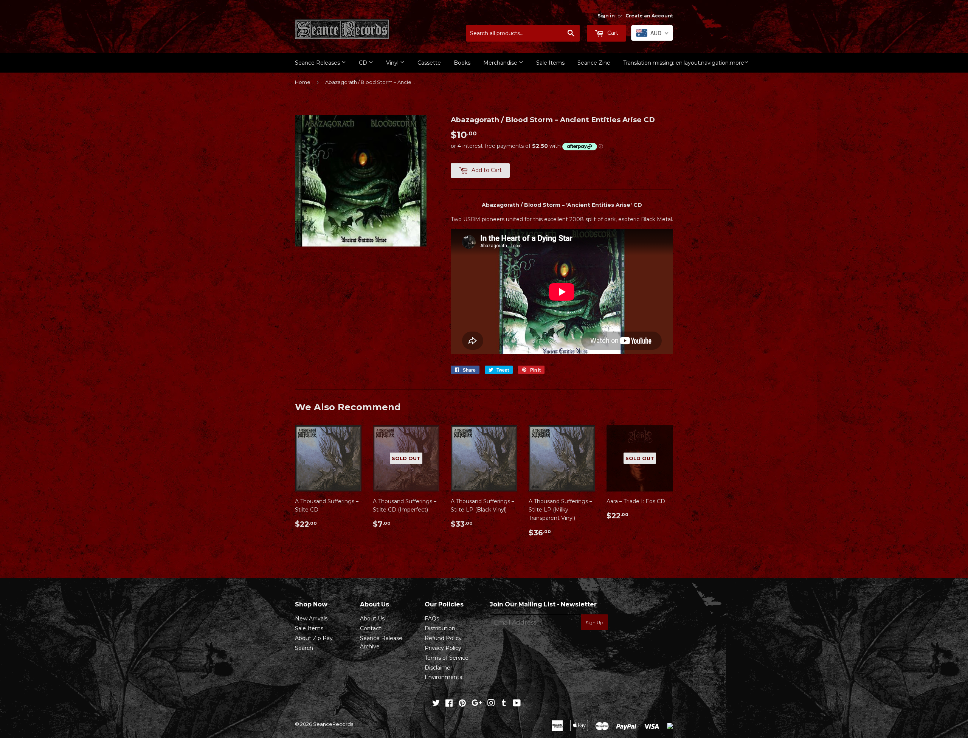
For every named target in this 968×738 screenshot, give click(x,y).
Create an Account (649, 16)
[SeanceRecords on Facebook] (449, 704)
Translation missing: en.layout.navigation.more (683, 62)
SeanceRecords (333, 724)
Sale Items (550, 62)
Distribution (440, 628)
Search (304, 648)
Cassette (429, 62)
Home (302, 82)
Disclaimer (438, 667)
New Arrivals (311, 618)
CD (364, 62)
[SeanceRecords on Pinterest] (462, 704)
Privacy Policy (443, 648)
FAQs (432, 618)
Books (462, 62)
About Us (372, 618)
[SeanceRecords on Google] (477, 704)
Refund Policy (443, 638)
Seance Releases (318, 62)
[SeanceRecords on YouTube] (517, 704)
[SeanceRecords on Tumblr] (503, 704)
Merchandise (501, 62)
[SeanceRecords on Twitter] (436, 704)
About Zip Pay (314, 638)
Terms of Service (446, 657)
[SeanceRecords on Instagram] (491, 704)
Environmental (444, 677)
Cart (612, 32)
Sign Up (594, 622)
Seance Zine (593, 62)
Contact (370, 628)
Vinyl (393, 62)
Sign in (606, 16)
